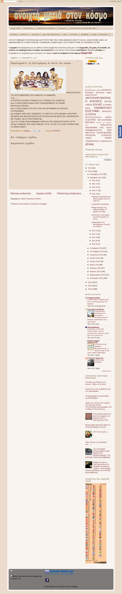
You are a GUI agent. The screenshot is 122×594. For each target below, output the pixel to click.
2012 (90, 282)
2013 (90, 171)
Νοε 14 (95, 231)
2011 (90, 286)
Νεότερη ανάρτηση (21, 193)
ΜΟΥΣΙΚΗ (90, 122)
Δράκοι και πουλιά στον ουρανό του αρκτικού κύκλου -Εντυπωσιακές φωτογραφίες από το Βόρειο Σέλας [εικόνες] (98, 406)
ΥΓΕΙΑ (65, 34)
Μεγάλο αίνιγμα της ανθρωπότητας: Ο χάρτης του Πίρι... (99, 210)
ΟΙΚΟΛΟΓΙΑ (106, 125)
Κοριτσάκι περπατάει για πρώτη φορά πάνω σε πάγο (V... (101, 199)
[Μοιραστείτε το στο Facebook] (39, 131)
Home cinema (96, 90)
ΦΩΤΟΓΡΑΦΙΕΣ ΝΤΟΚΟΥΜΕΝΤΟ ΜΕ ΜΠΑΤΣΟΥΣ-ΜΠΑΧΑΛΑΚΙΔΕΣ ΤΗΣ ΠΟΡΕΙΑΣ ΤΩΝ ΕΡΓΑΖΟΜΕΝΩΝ (97, 453)
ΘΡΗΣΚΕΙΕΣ (107, 111)
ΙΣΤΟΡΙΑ (90, 114)
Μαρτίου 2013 (95, 271)
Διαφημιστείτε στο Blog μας (46, 28)
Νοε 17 (95, 190)
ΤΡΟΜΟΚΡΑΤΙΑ (105, 141)
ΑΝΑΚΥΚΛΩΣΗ (91, 95)
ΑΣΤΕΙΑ (108, 101)
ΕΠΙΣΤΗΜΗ (92, 111)
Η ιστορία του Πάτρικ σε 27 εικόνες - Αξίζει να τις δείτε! (95, 383)
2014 (90, 168)
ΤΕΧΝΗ (108, 138)
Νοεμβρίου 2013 (96, 178)
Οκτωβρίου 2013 (96, 248)
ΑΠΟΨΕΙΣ (56, 131)
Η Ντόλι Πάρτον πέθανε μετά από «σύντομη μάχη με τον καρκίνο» (98, 302)
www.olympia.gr (93, 327)
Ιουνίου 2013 (95, 261)
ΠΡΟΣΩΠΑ (90, 135)
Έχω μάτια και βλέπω (95, 309)
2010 (90, 289)
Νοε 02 (95, 244)
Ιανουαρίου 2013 (96, 278)
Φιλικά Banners (28, 28)
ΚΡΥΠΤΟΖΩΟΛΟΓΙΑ (93, 117)
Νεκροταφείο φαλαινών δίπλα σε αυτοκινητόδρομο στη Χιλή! (97, 426)
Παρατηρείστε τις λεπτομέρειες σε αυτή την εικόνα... (101, 224)
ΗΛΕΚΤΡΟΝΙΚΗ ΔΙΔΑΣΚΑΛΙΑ (93, 341)
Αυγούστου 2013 (96, 255)
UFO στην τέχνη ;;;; (100, 432)
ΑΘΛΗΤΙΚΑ (100, 93)
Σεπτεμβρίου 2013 (97, 251)
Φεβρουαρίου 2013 (97, 275)
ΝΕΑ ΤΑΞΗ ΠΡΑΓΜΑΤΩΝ (51, 34)
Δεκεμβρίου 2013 (97, 174)
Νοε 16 (95, 194)
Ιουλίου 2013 (95, 258)
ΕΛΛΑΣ (97, 104)
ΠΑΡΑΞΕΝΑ (84, 34)
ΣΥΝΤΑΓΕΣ (106, 135)
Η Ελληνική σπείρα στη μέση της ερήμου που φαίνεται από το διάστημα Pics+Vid (102, 417)
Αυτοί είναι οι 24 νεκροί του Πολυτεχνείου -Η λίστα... (100, 217)
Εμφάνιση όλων (107, 371)
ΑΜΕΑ (109, 93)
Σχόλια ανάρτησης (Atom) (31, 199)
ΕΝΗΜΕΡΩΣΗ (103, 107)
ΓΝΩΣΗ (88, 105)
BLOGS (88, 90)
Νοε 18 (95, 187)
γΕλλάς (89, 144)
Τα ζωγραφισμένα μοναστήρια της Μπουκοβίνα (97, 397)
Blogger (74, 587)
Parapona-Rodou (93, 298)
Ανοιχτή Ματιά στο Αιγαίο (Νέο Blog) (83, 28)
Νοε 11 (95, 234)
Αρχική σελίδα (15, 28)
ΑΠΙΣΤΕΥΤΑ (24, 34)
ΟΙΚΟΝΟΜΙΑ (91, 127)
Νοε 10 (95, 237)
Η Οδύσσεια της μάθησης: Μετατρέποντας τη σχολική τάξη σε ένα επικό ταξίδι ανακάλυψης (98, 348)
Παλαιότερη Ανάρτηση (69, 193)
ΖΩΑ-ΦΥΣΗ (35, 34)
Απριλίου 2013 (96, 268)
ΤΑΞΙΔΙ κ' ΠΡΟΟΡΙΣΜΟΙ (100, 34)
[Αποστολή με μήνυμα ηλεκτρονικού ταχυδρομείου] (34, 131)
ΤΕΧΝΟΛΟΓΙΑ (91, 141)
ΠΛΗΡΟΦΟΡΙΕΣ (104, 133)
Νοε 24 (95, 180)
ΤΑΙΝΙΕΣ (88, 138)
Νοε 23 (95, 184)
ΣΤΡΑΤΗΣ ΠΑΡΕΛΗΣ (95, 358)
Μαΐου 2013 (94, 265)
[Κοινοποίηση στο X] (37, 131)
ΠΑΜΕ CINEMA (105, 128)
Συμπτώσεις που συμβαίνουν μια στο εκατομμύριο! (98, 390)
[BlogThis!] (35, 131)
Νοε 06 (95, 241)
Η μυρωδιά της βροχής (100, 204)
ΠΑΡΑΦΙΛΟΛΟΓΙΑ (93, 130)
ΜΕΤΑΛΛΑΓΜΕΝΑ (105, 120)
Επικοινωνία (63, 28)
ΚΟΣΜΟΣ (14, 34)
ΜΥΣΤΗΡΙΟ (73, 34)
